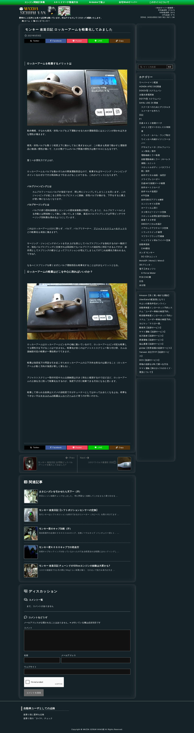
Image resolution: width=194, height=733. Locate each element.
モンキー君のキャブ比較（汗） (55, 528)
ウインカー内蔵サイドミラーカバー (155, 141)
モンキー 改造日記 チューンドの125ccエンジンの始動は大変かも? (74, 565)
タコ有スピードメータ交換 (153, 212)
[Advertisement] (77, 52)
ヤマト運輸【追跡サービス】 (152, 332)
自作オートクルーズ (150, 187)
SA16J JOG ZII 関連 (148, 103)
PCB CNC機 (145, 277)
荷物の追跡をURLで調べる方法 (153, 364)
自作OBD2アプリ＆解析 (152, 199)
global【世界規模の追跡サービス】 (155, 348)
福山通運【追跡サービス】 (151, 344)
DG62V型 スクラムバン (150, 90)
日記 (141, 115)
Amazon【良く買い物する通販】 (154, 295)
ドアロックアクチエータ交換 (154, 228)
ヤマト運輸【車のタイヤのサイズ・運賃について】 (155, 370)
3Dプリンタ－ (145, 265)
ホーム (27, 21)
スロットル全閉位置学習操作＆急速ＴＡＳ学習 (155, 218)
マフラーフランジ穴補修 (152, 236)
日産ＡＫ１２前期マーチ (150, 123)
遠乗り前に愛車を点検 (33, 714)
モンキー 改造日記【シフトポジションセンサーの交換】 (69, 510)
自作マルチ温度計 (149, 191)
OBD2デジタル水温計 (151, 224)
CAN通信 (145, 248)
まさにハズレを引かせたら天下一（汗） (60, 491)
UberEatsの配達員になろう (152, 299)
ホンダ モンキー (43, 21)
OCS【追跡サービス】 (149, 360)
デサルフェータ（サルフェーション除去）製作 (155, 149)
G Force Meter (148, 273)
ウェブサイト (30, 667)
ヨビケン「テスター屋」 (150, 323)
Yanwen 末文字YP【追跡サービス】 (154, 354)
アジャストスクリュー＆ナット (109, 228)
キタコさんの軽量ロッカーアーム (57, 396)
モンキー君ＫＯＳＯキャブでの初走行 (59, 547)
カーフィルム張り (149, 208)
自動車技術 (144, 244)
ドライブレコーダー (150, 179)
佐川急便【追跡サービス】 (151, 336)
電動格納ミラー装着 (150, 155)
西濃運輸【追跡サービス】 (151, 340)
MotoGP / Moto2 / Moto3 (151, 261)
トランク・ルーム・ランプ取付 (155, 135)
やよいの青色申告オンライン (152, 303)
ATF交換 (145, 195)
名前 (26, 655)
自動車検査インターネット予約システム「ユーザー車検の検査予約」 (155, 309)
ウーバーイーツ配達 (148, 82)
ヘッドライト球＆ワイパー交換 (155, 240)
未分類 (142, 285)
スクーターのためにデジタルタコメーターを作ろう (155, 109)
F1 (140, 119)
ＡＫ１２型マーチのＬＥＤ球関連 (155, 129)
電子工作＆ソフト (147, 269)
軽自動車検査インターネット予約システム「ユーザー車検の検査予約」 (155, 317)
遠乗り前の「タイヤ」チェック (37, 718)
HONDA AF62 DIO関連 (150, 86)
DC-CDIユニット (149, 256)
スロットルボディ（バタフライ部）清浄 (155, 169)
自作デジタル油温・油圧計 (153, 175)
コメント (28, 628)
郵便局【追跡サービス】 (150, 327)
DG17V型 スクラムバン (150, 99)
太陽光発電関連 (146, 95)
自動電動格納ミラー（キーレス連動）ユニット (155, 161)
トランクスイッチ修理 (151, 232)
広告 (141, 281)
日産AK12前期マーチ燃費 (153, 183)
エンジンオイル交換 (150, 204)
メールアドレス (68, 655)
